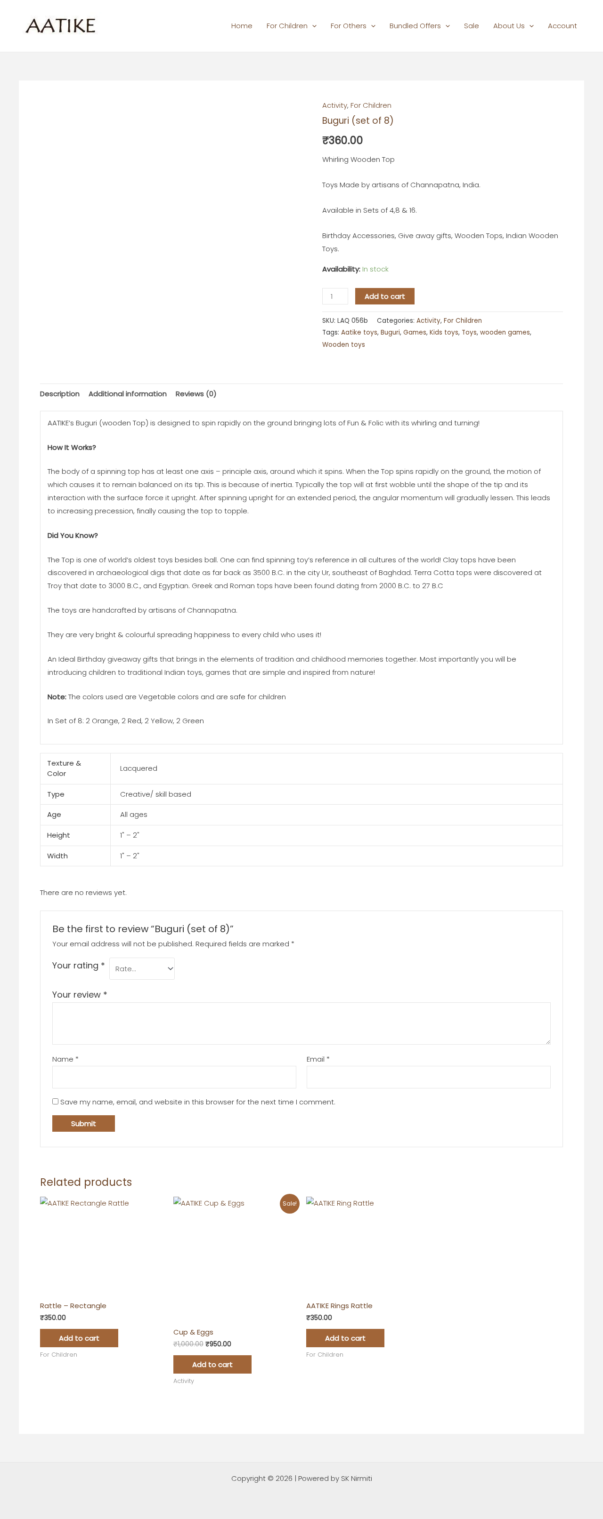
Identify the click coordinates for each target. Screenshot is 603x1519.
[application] (312, 26)
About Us (509, 26)
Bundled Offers (415, 26)
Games (414, 332)
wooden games (505, 332)
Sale (471, 26)
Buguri (390, 332)
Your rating (78, 965)
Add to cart (385, 296)
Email (318, 1059)
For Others (349, 26)
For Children (287, 26)
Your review (79, 994)
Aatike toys (359, 332)
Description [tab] (60, 394)
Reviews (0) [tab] (196, 394)
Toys (469, 332)
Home (242, 26)
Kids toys (444, 332)
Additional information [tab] (128, 394)
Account (562, 26)
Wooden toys (343, 344)
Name (65, 1059)
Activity (334, 105)
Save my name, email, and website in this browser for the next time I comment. (197, 1102)
